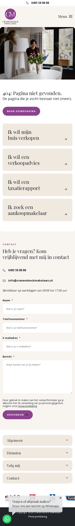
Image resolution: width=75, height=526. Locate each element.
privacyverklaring (27, 406)
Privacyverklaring (37, 516)
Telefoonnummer (15, 319)
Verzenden (15, 414)
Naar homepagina (21, 111)
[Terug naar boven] (68, 519)
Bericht (8, 356)
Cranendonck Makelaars (47, 512)
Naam (8, 300)
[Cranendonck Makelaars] (10, 16)
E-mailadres (11, 338)
